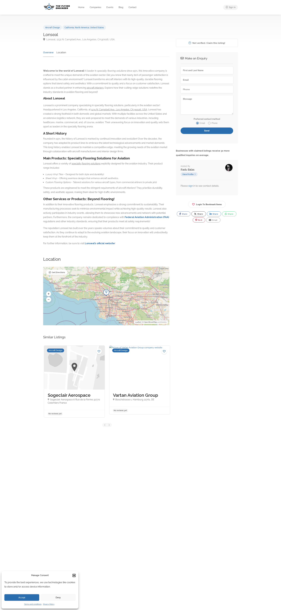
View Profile (188, 174)
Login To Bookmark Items (209, 204)
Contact (132, 7)
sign (190, 185)
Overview (48, 52)
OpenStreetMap (150, 322)
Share (184, 214)
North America (82, 27)
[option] (74, 381)
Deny (58, 597)
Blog (121, 7)
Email (214, 220)
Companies (95, 7)
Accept (21, 597)
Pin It (200, 220)
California (69, 27)
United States (97, 27)
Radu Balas (188, 169)
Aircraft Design (52, 27)
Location (61, 52)
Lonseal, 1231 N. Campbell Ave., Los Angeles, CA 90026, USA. (80, 39)
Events (109, 7)
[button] (74, 575)
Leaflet (138, 322)
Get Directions (58, 272)
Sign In (232, 7)
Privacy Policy (48, 604)
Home (81, 7)
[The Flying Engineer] (56, 6)
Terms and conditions (33, 604)
